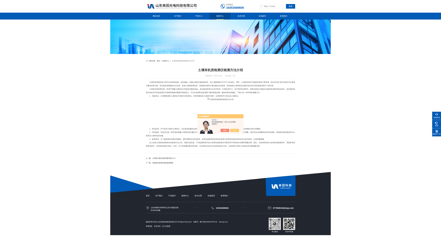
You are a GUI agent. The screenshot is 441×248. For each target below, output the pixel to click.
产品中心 (198, 16)
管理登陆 (149, 226)
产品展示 (172, 196)
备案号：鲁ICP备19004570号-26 (205, 222)
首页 (158, 61)
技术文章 (241, 16)
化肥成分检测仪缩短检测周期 (162, 163)
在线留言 (262, 16)
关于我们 (177, 16)
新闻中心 (220, 16)
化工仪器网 (166, 226)
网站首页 (156, 16)
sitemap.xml (223, 222)
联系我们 (283, 16)
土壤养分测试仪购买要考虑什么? (164, 158)
